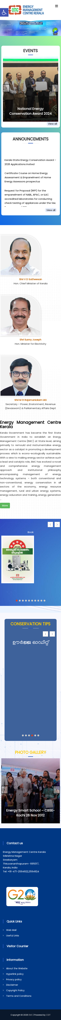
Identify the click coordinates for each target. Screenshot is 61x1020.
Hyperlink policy (15, 974)
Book (31, 532)
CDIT (48, 1014)
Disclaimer (12, 984)
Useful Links (12, 935)
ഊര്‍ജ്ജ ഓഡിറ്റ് (31, 643)
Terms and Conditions (18, 996)
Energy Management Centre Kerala (30, 424)
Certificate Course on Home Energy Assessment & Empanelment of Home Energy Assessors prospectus (28, 173)
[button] (4, 12)
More (5, 505)
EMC (31, 1014)
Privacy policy (14, 979)
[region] (30, 28)
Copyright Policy (15, 990)
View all (52, 123)
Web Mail (11, 930)
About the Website (16, 968)
